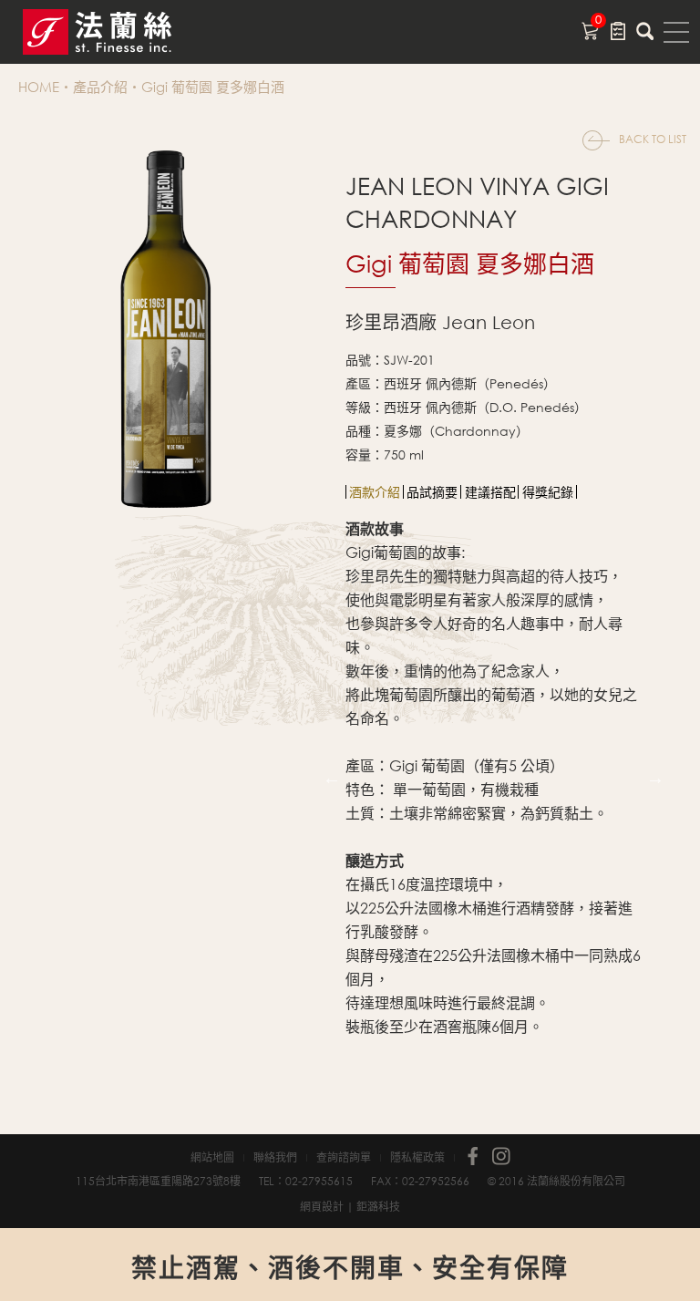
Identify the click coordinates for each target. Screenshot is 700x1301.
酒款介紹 (374, 492)
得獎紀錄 (547, 492)
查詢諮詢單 (343, 1158)
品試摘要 (432, 492)
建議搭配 (490, 492)
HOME (38, 86)
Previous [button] (332, 778)
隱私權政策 (417, 1158)
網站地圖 (212, 1158)
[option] (375, 492)
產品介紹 (100, 86)
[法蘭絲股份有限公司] (118, 32)
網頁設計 (322, 1206)
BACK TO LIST (652, 139)
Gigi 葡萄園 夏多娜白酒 (212, 86)
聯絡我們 (275, 1158)
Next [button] (655, 778)
